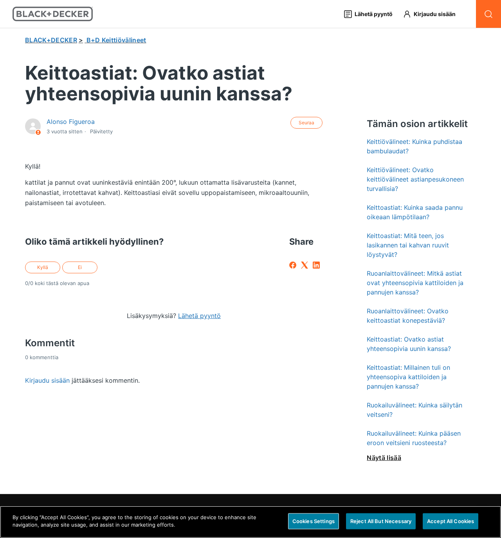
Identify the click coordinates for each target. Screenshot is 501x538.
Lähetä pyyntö (199, 316)
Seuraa (306, 122)
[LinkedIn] (316, 265)
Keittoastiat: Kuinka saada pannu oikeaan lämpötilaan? (415, 212)
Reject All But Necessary (380, 521)
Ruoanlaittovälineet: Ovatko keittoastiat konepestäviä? (408, 315)
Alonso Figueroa (71, 121)
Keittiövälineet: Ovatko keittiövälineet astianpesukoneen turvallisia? (415, 179)
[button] (432, 14)
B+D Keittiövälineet (116, 40)
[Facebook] (292, 265)
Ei (80, 267)
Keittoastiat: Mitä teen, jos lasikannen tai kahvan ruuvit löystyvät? (408, 245)
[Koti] (53, 14)
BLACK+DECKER (51, 40)
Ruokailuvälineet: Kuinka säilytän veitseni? (414, 409)
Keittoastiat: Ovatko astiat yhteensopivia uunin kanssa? (409, 344)
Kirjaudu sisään (47, 380)
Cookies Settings (313, 521)
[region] (250, 522)
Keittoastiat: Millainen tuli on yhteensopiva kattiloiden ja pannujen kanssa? (408, 377)
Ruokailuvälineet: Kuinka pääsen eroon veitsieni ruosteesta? (414, 438)
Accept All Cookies (450, 521)
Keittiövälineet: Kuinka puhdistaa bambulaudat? (414, 146)
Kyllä (42, 267)
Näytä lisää (384, 458)
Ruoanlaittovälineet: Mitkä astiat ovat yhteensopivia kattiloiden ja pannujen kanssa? (415, 282)
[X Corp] (304, 265)
